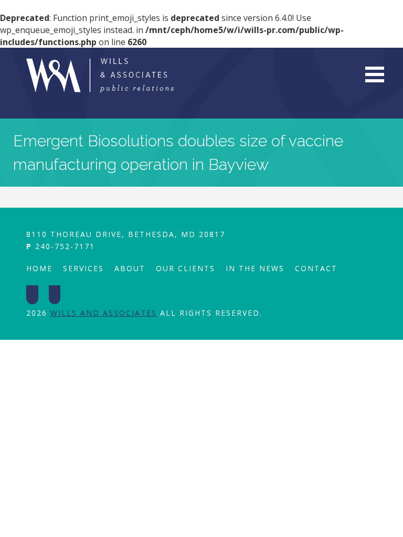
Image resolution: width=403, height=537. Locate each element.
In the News (255, 268)
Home (39, 268)
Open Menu (374, 74)
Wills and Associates (103, 313)
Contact (316, 268)
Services (83, 268)
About (129, 268)
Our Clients (185, 268)
